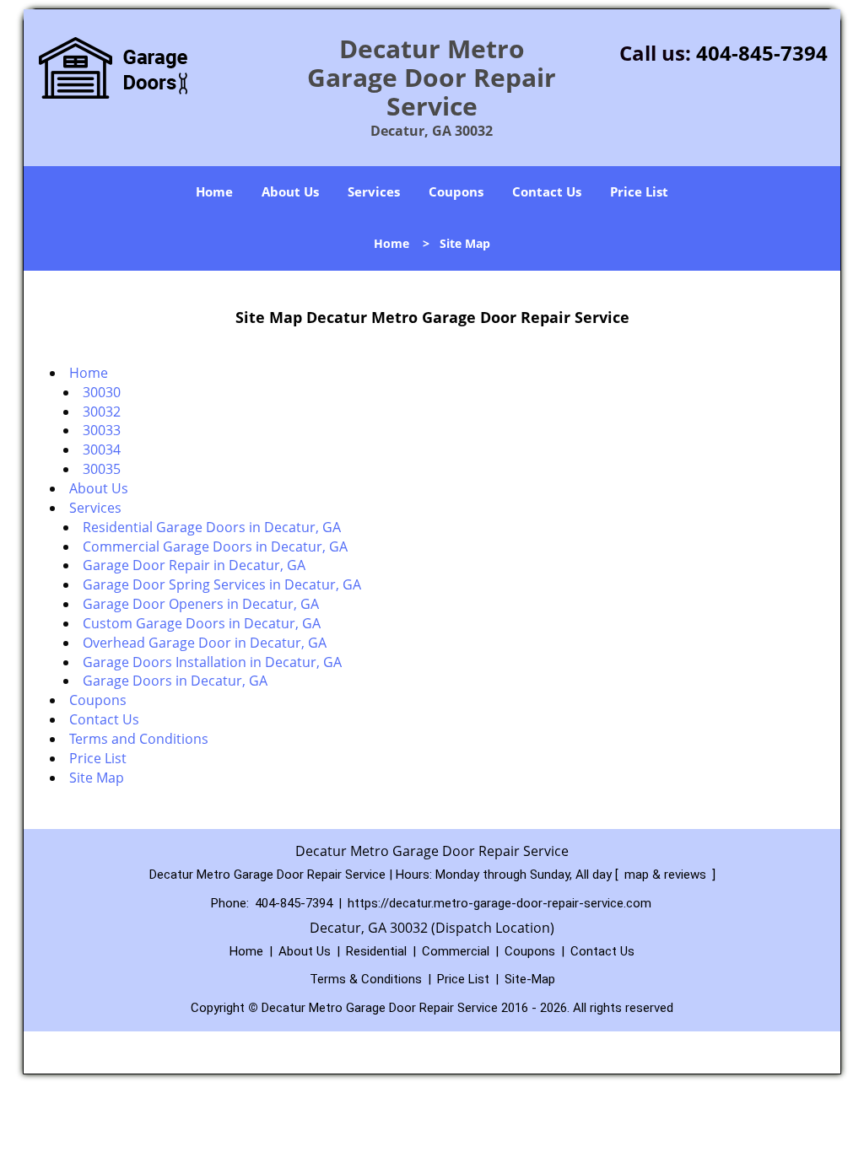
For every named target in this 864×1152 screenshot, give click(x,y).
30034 (102, 449)
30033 (102, 430)
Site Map (96, 777)
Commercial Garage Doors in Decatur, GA (215, 546)
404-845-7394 (762, 53)
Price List (639, 191)
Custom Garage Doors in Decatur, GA (202, 623)
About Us (290, 191)
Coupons (456, 191)
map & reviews (667, 874)
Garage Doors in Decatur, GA (175, 680)
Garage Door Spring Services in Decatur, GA (222, 584)
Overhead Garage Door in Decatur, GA (205, 642)
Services (374, 191)
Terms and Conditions (138, 738)
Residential (376, 951)
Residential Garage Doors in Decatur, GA (212, 527)
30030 (102, 392)
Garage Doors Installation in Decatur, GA (212, 662)
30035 (102, 469)
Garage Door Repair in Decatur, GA (194, 565)
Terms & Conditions (366, 979)
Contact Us (546, 191)
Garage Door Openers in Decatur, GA (201, 604)
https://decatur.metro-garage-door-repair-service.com (499, 903)
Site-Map (530, 979)
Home (214, 191)
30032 (102, 411)
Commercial (455, 951)
